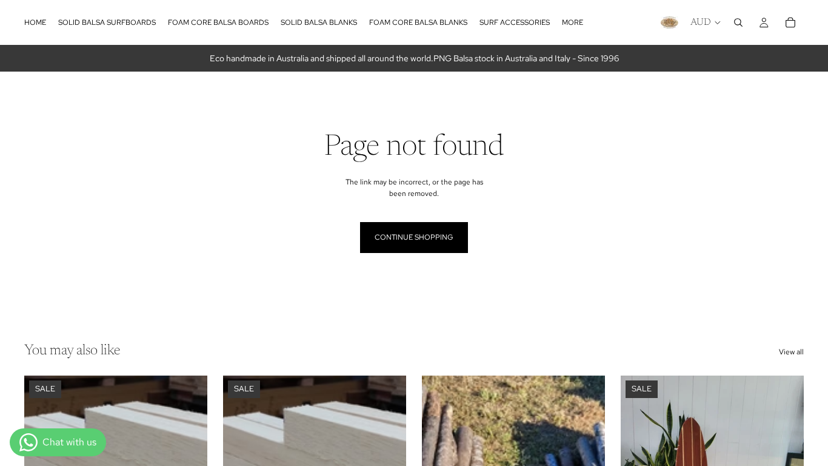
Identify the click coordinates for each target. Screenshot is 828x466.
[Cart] (790, 22)
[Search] (738, 22)
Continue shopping (414, 237)
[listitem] (572, 22)
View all (791, 352)
